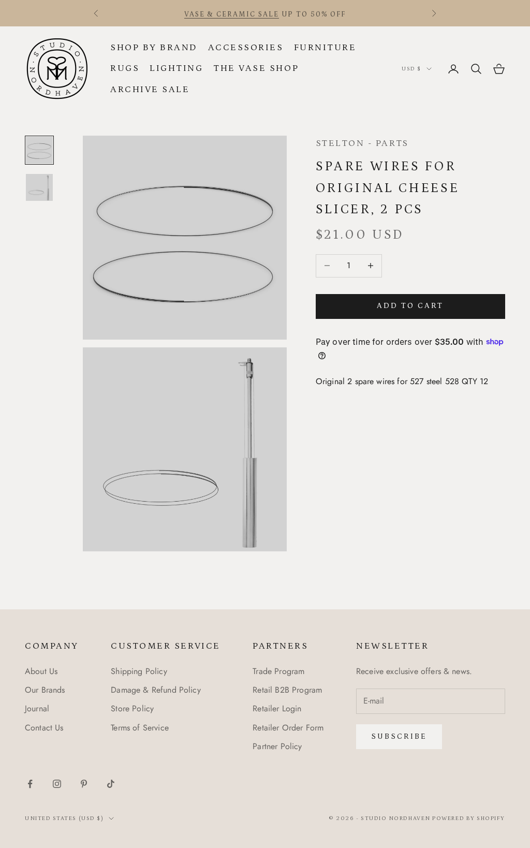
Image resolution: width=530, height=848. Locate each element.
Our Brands (45, 690)
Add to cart (410, 305)
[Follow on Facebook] (30, 784)
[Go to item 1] (39, 150)
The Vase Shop (256, 68)
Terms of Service (140, 728)
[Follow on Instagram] (57, 784)
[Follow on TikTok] (111, 784)
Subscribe (399, 736)
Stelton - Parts (362, 143)
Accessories (246, 47)
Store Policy (132, 708)
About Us (41, 671)
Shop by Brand (154, 47)
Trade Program (278, 671)
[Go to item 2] (39, 187)
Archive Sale (149, 89)
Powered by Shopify (468, 818)
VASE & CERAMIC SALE (231, 13)
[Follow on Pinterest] (84, 784)
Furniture (325, 47)
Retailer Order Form (288, 728)
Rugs (124, 68)
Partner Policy (277, 746)
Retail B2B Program (287, 690)
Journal (37, 708)
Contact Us (44, 728)
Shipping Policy (139, 671)
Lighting (176, 68)
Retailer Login (277, 708)
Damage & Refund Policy (156, 690)
